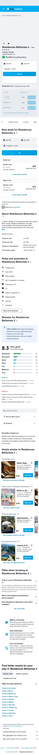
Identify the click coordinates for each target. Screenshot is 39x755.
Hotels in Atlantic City (9, 708)
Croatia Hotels (10, 748)
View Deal (28, 475)
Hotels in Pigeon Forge (10, 696)
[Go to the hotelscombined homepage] (14, 9)
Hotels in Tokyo (7, 716)
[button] (3, 9)
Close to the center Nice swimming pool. (18, 380)
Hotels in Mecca (7, 691)
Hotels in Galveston (9, 713)
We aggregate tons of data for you (15, 735)
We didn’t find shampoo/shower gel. (16, 402)
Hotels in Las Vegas (9, 688)
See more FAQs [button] (19, 609)
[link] (14, 480)
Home (2, 748)
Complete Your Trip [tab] (9, 678)
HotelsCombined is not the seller (14, 732)
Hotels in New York (8, 705)
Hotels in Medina (8, 702)
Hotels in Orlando (8, 699)
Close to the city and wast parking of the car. (19, 394)
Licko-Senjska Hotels (27, 748)
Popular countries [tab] (22, 674)
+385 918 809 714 (8, 54)
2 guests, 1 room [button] (10, 69)
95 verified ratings (20, 57)
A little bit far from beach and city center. (18, 383)
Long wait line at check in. (13, 386)
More (3, 229)
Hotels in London (8, 710)
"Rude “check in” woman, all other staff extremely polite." (17, 398)
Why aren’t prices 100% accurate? (15, 739)
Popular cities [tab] (7, 674)
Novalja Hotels (10, 752)
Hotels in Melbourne (9, 694)
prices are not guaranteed (15, 726)
